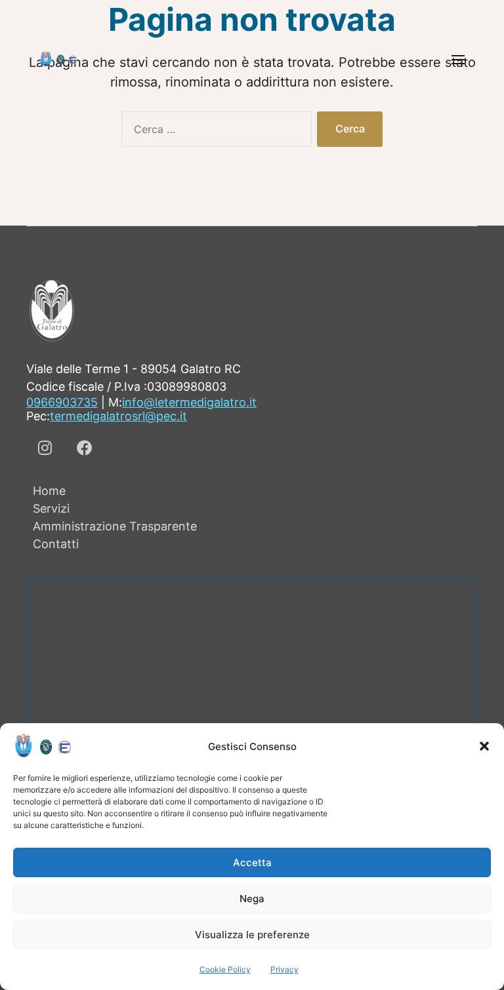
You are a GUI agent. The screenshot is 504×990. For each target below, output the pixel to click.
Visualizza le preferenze (252, 934)
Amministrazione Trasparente (115, 526)
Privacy (284, 969)
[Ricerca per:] (214, 131)
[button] (484, 746)
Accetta (252, 862)
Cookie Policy (225, 969)
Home (49, 491)
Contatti (56, 544)
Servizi (51, 508)
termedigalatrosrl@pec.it (118, 416)
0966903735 (62, 402)
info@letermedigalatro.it (189, 402)
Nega (252, 898)
